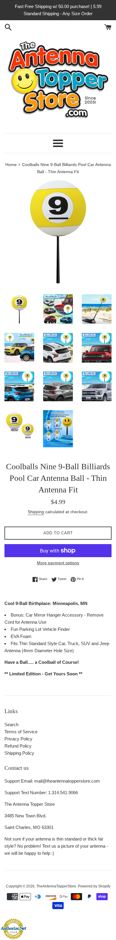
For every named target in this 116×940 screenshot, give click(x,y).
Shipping (36, 511)
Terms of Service (20, 731)
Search (11, 724)
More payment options (58, 562)
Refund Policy (18, 745)
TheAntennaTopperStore (56, 886)
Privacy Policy (18, 738)
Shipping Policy (19, 753)
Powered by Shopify (94, 886)
